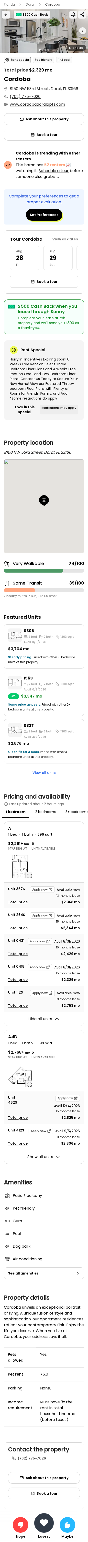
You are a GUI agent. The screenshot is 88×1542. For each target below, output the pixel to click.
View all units (44, 772)
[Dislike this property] (20, 1525)
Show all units (40, 1157)
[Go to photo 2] (43, 50)
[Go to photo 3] (45, 50)
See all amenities (23, 1273)
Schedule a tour (54, 171)
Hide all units (40, 1019)
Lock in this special (25, 409)
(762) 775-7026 (25, 96)
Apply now (40, 889)
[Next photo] (77, 31)
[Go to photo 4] (48, 50)
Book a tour (47, 134)
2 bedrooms (45, 811)
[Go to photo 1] (40, 50)
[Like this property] (67, 1525)
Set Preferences (44, 214)
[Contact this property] (44, 1523)
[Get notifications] (73, 15)
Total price (18, 902)
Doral (30, 4)
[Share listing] (82, 15)
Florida (9, 4)
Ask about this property (47, 119)
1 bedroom (15, 811)
